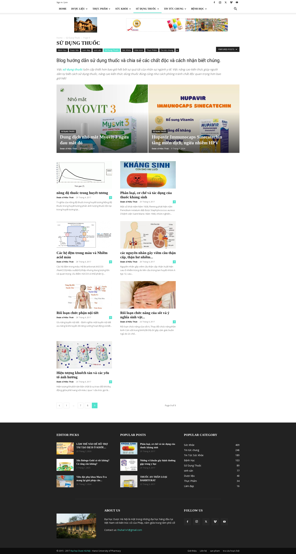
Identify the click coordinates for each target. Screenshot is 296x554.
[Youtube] (236, 2)
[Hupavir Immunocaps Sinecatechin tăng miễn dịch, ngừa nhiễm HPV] (194, 124)
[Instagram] (220, 2)
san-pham (215, 550)
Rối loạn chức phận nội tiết (77, 313)
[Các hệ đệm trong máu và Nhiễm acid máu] (84, 235)
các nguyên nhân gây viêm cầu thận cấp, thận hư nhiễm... (148, 255)
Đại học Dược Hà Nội (81, 550)
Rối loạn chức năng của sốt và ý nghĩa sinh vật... (144, 315)
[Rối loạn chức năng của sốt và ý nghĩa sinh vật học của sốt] (148, 295)
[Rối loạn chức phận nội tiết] (84, 295)
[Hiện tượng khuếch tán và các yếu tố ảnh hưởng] (84, 355)
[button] (235, 9)
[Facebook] (214, 2)
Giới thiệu (192, 550)
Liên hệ (203, 550)
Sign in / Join (62, 2)
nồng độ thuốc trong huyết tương (82, 193)
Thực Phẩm (100, 9)
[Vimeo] (231, 2)
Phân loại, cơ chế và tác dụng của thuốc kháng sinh (146, 195)
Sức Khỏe (121, 9)
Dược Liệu (78, 9)
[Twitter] (225, 2)
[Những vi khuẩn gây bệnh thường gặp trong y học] (128, 465)
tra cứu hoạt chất (231, 550)
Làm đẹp (86, 50)
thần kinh (138, 50)
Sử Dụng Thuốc (146, 9)
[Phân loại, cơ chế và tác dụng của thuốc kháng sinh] (148, 175)
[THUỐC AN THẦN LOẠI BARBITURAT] (128, 481)
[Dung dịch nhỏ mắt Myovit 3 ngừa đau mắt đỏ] (102, 124)
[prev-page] (59, 405)
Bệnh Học (197, 9)
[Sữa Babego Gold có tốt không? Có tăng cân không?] (65, 465)
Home (62, 9)
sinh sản (97, 50)
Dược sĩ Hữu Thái (68, 148)
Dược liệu (74, 50)
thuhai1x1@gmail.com (130, 530)
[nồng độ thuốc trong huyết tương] (84, 175)
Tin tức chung (173, 9)
